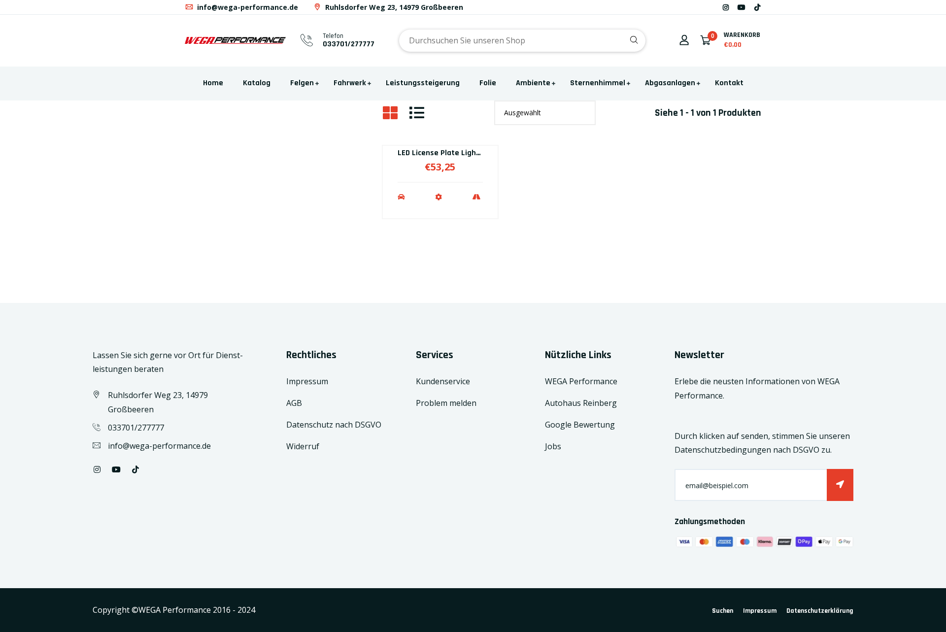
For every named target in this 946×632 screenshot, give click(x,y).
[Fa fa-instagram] (726, 7)
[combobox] (522, 41)
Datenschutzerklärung (819, 610)
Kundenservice (443, 381)
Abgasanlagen (670, 83)
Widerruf (302, 446)
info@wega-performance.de (246, 7)
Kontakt (729, 83)
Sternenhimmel (597, 83)
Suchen (722, 610)
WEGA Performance (581, 381)
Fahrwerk (350, 83)
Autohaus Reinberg (581, 403)
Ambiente (533, 83)
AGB (294, 403)
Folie (487, 83)
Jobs (553, 446)
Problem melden (446, 403)
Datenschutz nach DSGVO (333, 424)
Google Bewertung (580, 424)
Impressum (307, 381)
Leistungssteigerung (423, 83)
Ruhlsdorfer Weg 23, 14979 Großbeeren (393, 7)
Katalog (256, 83)
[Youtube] (741, 7)
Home (213, 83)
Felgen (302, 83)
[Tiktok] (757, 7)
